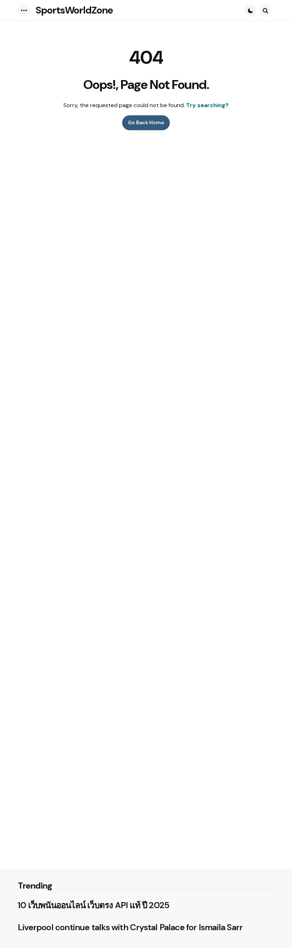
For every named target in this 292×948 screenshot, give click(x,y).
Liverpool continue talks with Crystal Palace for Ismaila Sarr (130, 927)
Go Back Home (146, 122)
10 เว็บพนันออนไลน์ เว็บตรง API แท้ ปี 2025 (93, 905)
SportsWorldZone (74, 10)
